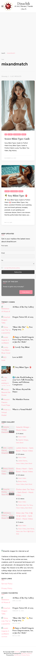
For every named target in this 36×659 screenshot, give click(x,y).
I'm (2, 260)
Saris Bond (19, 443)
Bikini (24, 134)
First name (4, 246)
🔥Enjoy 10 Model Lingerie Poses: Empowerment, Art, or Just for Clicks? (23, 339)
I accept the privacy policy (12, 268)
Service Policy (6, 584)
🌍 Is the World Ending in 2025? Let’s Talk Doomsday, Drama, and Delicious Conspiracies (23, 381)
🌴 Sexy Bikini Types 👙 (16, 195)
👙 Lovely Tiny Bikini (20, 347)
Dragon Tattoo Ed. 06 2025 (22, 317)
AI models (17, 134)
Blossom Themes (26, 653)
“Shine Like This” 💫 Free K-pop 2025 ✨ (22, 328)
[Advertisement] (18, 32)
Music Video (22, 437)
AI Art (10, 134)
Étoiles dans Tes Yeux (25, 505)
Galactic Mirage (23, 440)
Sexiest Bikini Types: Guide (17, 138)
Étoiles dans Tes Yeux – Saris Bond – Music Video (25, 492)
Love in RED (17, 357)
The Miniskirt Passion (20, 399)
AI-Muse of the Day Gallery (23, 307)
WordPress (17, 655)
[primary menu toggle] (2, 6)
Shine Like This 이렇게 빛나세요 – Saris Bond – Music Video (24, 516)
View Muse (26, 292)
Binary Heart (22, 481)
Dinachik (23, 3)
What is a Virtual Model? (22, 409)
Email (3, 253)
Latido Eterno (22, 461)
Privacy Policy (6, 588)
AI (5, 134)
